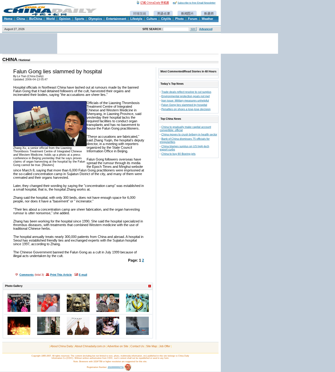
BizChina (35, 18)
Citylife (166, 18)
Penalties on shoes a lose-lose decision (186, 109)
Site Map (151, 346)
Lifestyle (136, 18)
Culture (152, 18)
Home (8, 18)
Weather (207, 18)
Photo (179, 18)
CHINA (9, 59)
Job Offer (164, 346)
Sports (79, 18)
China (21, 18)
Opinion (64, 18)
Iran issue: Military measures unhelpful (185, 100)
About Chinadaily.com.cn (90, 346)
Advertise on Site (117, 346)
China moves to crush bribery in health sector (189, 134)
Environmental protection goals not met (185, 96)
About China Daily (61, 346)
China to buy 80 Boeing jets (178, 153)
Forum (192, 18)
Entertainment (116, 18)
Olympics (95, 18)
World (50, 18)
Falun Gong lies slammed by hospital (184, 105)
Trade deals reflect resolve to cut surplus (186, 92)
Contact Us (137, 346)
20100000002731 (116, 367)
